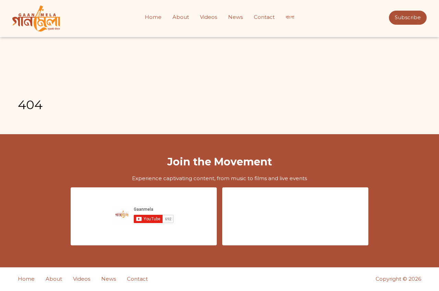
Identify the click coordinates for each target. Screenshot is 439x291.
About (181, 17)
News (235, 17)
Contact (264, 17)
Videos (208, 17)
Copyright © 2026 (398, 279)
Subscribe (408, 17)
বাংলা (290, 17)
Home (153, 17)
